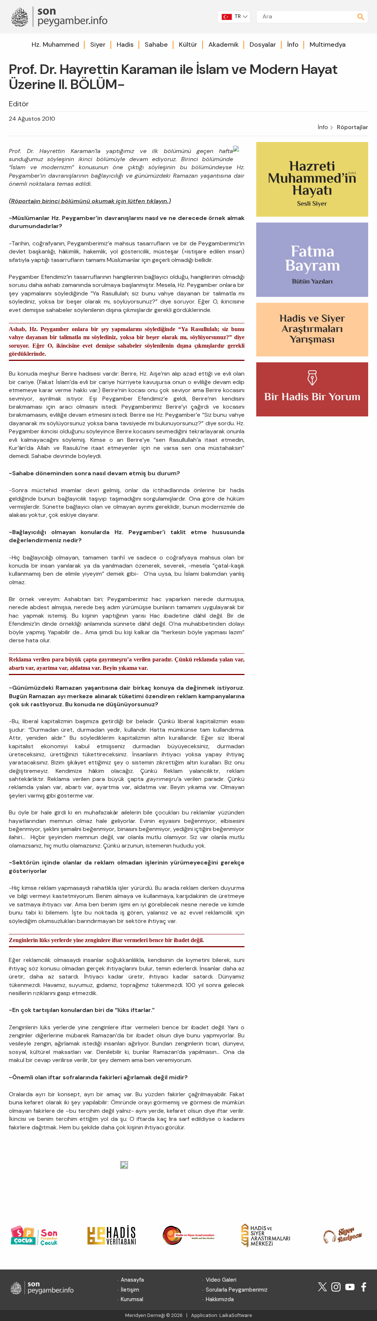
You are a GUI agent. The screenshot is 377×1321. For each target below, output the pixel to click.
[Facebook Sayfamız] (363, 1286)
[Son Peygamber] (58, 16)
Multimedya (328, 44)
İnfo (293, 44)
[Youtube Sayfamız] (350, 1286)
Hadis (125, 44)
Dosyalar (263, 44)
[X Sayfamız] (322, 1286)
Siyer (98, 44)
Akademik (223, 44)
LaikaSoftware (235, 1315)
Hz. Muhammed (55, 44)
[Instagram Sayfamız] (336, 1286)
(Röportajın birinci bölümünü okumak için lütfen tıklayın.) (90, 201)
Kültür (188, 44)
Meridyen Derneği (145, 1315)
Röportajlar (352, 127)
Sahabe (156, 44)
